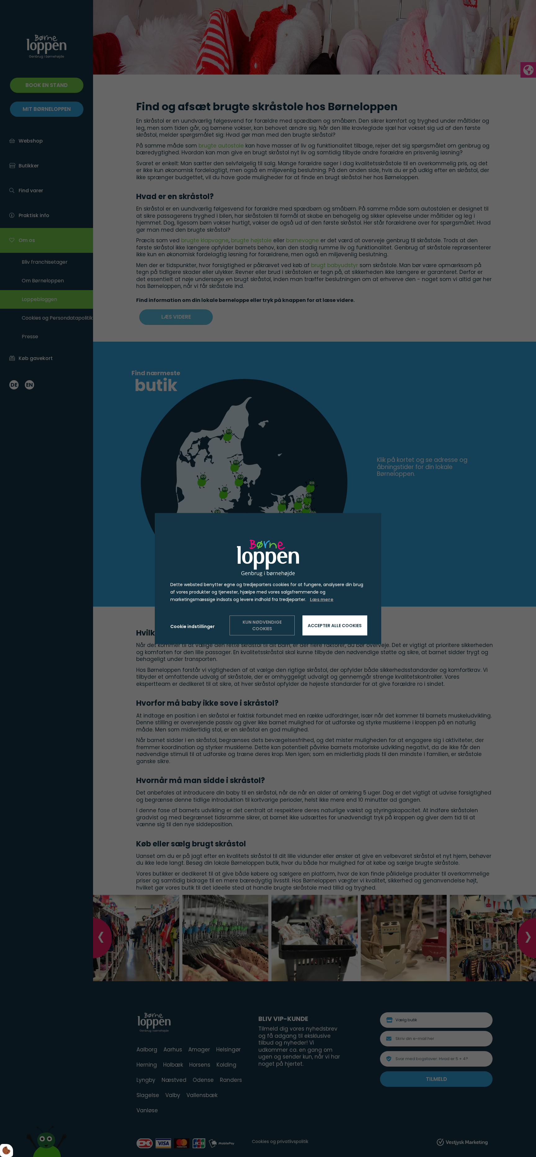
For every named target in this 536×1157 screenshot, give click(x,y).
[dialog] (268, 578)
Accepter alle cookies (335, 625)
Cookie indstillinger (192, 626)
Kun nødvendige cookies (262, 625)
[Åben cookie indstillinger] (6, 1150)
